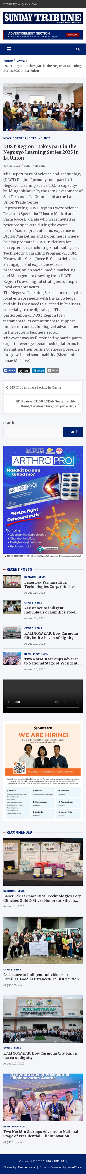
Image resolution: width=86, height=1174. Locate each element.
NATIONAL (30, 577)
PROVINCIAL (40, 653)
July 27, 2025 (11, 166)
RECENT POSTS (19, 569)
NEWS (7, 138)
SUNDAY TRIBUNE (34, 166)
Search (8, 423)
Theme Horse (27, 1167)
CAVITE (28, 602)
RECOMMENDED (19, 832)
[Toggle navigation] (9, 49)
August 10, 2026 (34, 644)
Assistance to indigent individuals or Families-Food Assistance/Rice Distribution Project (49, 614)
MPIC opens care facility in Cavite (35, 387)
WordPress (75, 1167)
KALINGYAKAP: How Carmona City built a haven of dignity (51, 635)
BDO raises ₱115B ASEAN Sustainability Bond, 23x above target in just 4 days (46, 403)
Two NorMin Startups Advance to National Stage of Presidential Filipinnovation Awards (53, 663)
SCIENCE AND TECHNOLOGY (31, 138)
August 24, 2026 (34, 593)
